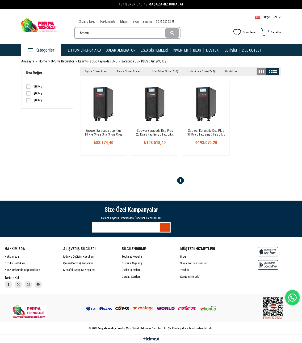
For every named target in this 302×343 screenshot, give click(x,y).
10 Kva (38, 86)
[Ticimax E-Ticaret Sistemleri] (151, 339)
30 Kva (38, 100)
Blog (136, 21)
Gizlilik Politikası (15, 263)
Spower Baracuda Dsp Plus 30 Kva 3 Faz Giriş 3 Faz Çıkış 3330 (206, 132)
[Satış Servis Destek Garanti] (29, 312)
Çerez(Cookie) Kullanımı (78, 263)
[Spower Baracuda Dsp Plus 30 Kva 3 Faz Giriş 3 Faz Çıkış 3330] (206, 104)
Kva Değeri (34, 72)
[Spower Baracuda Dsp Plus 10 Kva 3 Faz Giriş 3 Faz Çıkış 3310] (103, 104)
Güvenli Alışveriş (132, 263)
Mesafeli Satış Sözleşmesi (79, 270)
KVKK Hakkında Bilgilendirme (22, 270)
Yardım (147, 21)
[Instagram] (28, 284)
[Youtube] (38, 284)
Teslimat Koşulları (132, 256)
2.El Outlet (252, 50)
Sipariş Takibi (87, 21)
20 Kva (38, 93)
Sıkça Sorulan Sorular (193, 263)
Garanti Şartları (131, 276)
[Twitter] (18, 284)
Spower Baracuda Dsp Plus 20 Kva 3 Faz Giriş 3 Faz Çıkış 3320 (155, 132)
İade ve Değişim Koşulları (78, 256)
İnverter (180, 50)
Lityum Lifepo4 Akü (84, 50)
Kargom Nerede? (190, 276)
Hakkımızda (107, 21)
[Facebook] (8, 284)
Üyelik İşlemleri (131, 270)
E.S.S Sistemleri (154, 50)
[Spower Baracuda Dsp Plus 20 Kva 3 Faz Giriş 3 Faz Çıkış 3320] (155, 104)
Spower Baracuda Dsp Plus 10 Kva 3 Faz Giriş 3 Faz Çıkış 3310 (103, 132)
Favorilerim (249, 32)
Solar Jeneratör (120, 50)
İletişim (124, 21)
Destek (212, 50)
